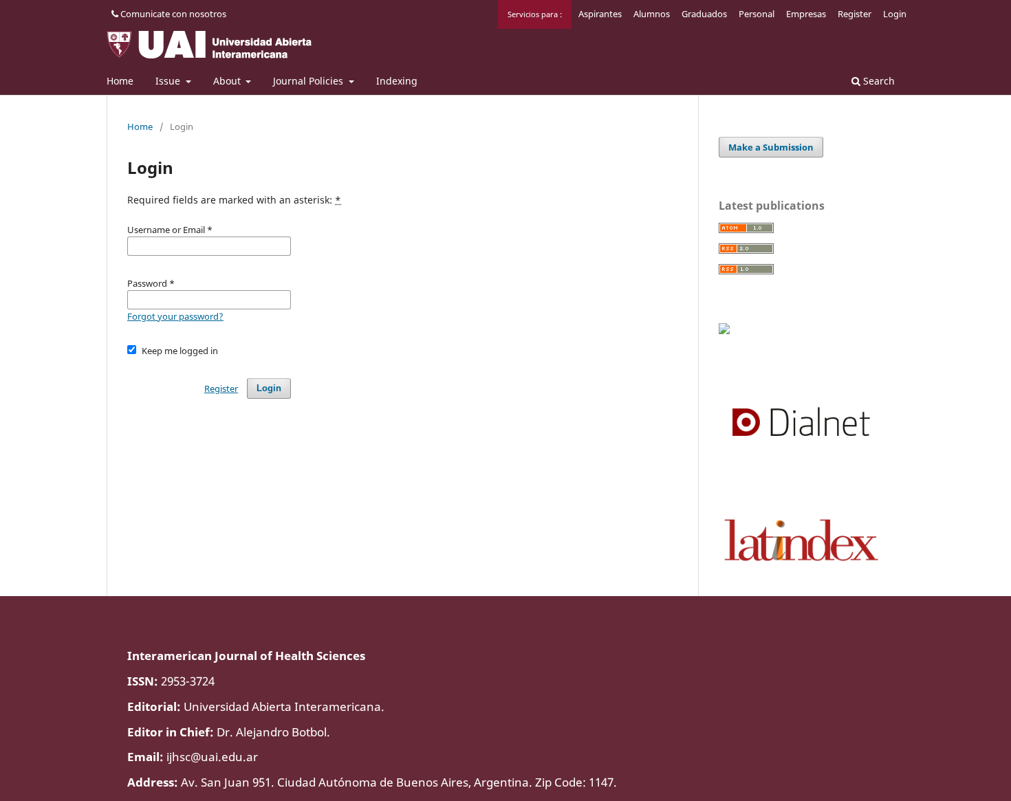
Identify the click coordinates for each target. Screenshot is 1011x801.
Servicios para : (535, 14)
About (228, 80)
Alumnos (651, 14)
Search (877, 80)
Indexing (396, 80)
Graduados (704, 14)
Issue (169, 80)
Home (120, 80)
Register (854, 14)
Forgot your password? (175, 316)
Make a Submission (771, 147)
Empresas (806, 14)
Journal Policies (309, 80)
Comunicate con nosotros (172, 14)
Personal (756, 14)
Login (894, 14)
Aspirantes (600, 14)
